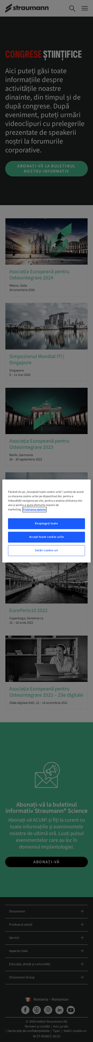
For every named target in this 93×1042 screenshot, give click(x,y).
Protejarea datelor (34, 510)
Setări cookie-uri (46, 550)
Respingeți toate (46, 524)
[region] (46, 520)
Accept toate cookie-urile (46, 537)
